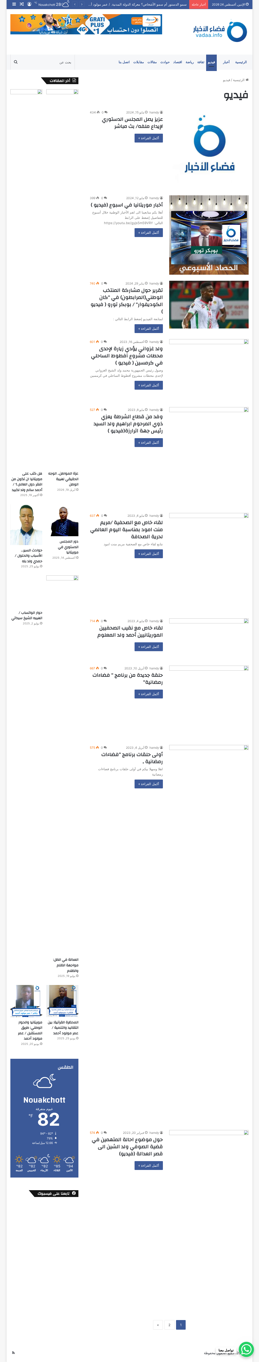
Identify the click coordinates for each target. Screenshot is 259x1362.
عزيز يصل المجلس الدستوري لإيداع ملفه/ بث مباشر (132, 122)
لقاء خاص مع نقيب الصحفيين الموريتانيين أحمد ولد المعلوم (130, 631)
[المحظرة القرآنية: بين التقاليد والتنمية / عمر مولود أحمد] (62, 1001)
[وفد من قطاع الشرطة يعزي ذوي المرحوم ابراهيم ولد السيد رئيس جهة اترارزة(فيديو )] (209, 457)
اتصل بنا (124, 62)
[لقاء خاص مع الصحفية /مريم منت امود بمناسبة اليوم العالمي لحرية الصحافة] (209, 562)
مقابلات (138, 62)
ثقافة (200, 62)
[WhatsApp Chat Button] (246, 1349)
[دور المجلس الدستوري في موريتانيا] (62, 520)
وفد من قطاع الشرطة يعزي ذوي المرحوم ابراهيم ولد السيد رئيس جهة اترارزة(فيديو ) (128, 423)
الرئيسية (241, 62)
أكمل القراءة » (148, 138)
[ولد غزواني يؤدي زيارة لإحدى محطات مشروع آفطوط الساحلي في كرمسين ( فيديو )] (209, 370)
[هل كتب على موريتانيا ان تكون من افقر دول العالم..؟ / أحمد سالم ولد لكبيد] (26, 278)
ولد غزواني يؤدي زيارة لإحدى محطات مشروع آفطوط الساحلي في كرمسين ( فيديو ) (127, 355)
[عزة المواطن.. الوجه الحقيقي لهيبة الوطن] (62, 278)
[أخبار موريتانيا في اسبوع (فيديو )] (209, 235)
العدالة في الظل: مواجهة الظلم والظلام (65, 965)
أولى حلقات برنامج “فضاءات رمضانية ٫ (132, 758)
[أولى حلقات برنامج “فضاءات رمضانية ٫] (209, 934)
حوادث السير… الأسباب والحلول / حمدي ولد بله (28, 556)
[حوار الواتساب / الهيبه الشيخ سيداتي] (26, 591)
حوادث (165, 62)
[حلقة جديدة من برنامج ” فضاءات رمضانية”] (209, 702)
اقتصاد (177, 62)
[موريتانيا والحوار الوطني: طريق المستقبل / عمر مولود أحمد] (26, 1001)
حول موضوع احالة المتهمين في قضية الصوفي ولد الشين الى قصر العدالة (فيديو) (127, 1146)
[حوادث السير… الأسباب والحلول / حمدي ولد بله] (26, 524)
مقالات (152, 62)
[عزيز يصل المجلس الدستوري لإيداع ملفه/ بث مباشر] (209, 149)
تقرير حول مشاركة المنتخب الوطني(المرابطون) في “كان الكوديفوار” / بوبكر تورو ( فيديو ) (127, 301)
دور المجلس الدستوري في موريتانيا (68, 547)
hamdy (154, 112)
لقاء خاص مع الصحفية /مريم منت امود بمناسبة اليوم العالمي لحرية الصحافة (126, 529)
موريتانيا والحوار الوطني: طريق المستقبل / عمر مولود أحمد (30, 1030)
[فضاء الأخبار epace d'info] (217, 31)
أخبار (226, 62)
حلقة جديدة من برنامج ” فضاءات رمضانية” (128, 678)
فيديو (211, 62)
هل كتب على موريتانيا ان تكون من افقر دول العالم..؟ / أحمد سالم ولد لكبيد (26, 481)
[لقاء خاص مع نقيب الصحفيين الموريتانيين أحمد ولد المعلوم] (209, 639)
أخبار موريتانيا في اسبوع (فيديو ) (127, 204)
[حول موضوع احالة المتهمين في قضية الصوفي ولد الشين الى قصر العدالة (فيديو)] (209, 1218)
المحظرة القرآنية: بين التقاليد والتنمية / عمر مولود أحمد (63, 1028)
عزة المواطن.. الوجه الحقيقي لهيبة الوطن (63, 479)
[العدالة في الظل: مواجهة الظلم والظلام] (62, 764)
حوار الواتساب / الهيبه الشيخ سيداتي (26, 615)
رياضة (190, 62)
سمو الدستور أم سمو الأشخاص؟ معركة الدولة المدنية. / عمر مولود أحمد (131, 4)
